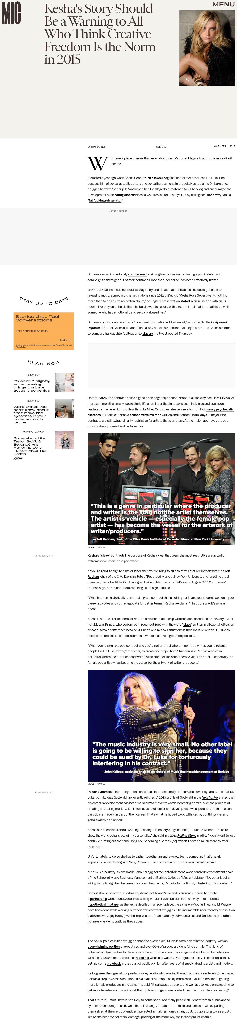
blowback (114, 963)
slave (187, 624)
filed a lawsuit (155, 178)
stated (185, 301)
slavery (147, 333)
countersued (137, 274)
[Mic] (11, 12)
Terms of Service (62, 345)
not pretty (214, 195)
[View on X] (161, 366)
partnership (98, 899)
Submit (65, 340)
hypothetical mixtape (103, 904)
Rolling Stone (186, 835)
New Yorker (210, 797)
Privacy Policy (21, 347)
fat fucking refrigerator (105, 200)
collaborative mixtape (145, 415)
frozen (213, 280)
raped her (143, 958)
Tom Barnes (98, 147)
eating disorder (126, 195)
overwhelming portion (104, 946)
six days (201, 415)
